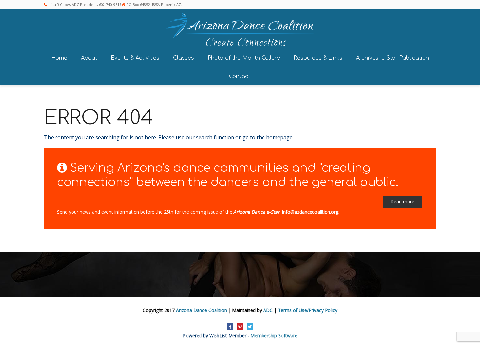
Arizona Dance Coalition (201, 310)
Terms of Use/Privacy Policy (307, 310)
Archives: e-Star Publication (392, 58)
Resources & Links (318, 58)
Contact (239, 76)
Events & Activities (135, 58)
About (89, 58)
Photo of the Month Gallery (244, 58)
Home (59, 58)
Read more (402, 201)
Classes (183, 58)
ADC (268, 310)
